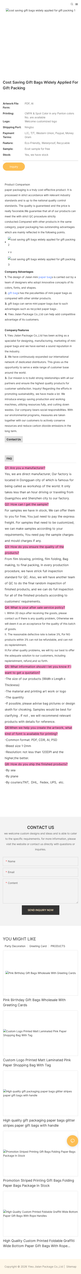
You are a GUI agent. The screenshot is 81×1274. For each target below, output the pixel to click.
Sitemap (71, 1266)
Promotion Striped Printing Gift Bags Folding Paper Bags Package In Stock (38, 1183)
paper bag (45, 277)
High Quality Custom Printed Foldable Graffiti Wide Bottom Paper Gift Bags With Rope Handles (39, 1243)
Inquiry (14, 166)
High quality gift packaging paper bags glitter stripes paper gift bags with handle (39, 1122)
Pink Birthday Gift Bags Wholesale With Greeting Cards (34, 1002)
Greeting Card (38, 946)
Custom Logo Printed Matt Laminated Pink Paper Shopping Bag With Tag (37, 1062)
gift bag (13, 293)
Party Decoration (15, 946)
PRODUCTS (58, 946)
